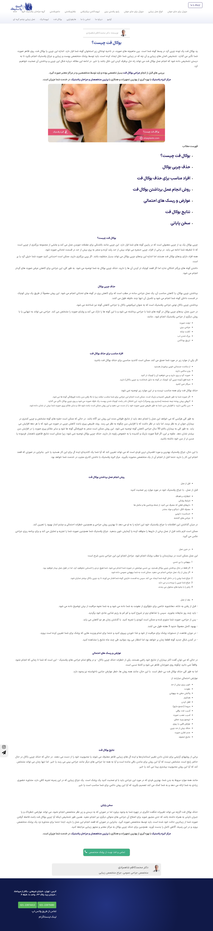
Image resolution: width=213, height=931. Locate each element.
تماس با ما (85, 19)
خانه (15, 11)
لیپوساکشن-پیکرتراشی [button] (90, 11)
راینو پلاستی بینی (111, 11)
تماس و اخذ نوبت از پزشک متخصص (106, 852)
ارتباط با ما (195, 5)
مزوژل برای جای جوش (134, 11)
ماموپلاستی (55, 11)
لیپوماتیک (44, 19)
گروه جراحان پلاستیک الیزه (33, 11)
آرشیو (109, 19)
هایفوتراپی (71, 19)
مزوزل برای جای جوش (177, 11)
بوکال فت (57, 19)
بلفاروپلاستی (70, 11)
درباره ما (98, 19)
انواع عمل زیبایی (155, 11)
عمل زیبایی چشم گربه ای (24, 19)
